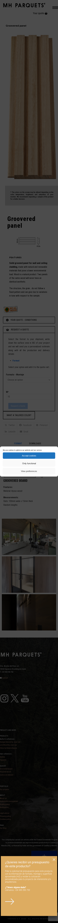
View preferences (29, 471)
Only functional (29, 463)
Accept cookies (29, 455)
